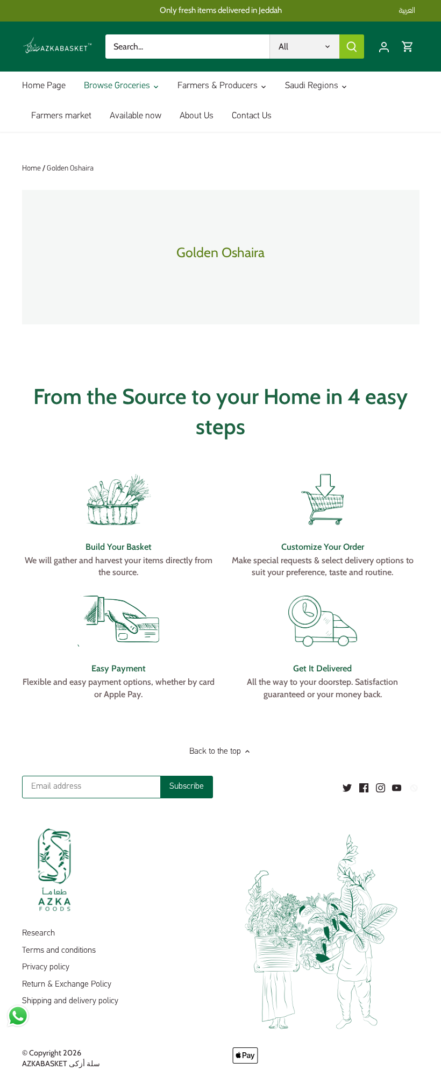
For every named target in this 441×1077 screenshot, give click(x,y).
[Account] (384, 46)
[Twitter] (347, 787)
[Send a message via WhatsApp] (18, 1016)
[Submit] (351, 46)
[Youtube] (396, 787)
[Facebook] (363, 787)
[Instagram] (380, 787)
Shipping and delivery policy (70, 1001)
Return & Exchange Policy (66, 984)
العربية (407, 10)
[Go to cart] (407, 46)
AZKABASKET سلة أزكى (61, 1063)
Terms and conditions (59, 950)
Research (38, 933)
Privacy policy (45, 967)
